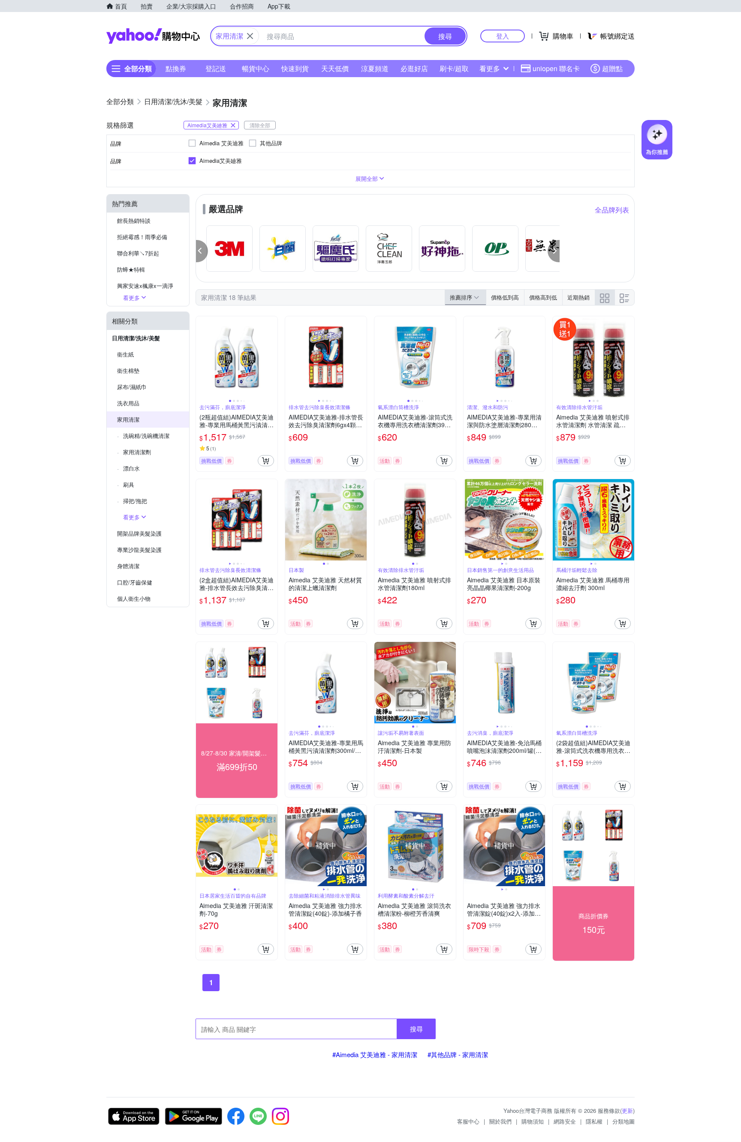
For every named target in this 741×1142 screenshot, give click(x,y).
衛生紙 (125, 354)
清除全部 (260, 125)
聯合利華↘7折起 (138, 253)
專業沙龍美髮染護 (139, 550)
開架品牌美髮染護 (139, 533)
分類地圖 (623, 1121)
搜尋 (416, 1028)
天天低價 (335, 68)
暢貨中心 (255, 68)
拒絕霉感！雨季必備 (142, 237)
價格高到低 (543, 297)
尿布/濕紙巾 (132, 387)
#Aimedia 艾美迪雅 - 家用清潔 (374, 1054)
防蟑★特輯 (131, 269)
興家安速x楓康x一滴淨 (145, 286)
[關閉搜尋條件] (250, 36)
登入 (502, 35)
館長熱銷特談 (134, 220)
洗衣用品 (128, 403)
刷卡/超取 (454, 68)
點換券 (176, 68)
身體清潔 (128, 566)
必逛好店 (414, 68)
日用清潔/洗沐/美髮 (136, 338)
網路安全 (565, 1121)
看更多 (489, 68)
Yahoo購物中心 (153, 36)
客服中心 (468, 1121)
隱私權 (594, 1121)
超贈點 (612, 68)
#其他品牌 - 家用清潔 (458, 1054)
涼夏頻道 (375, 68)
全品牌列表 (612, 210)
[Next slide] (271, 357)
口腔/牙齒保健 (134, 582)
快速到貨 (295, 68)
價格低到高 (505, 297)
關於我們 (500, 1121)
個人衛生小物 (134, 598)
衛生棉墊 (128, 370)
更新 (627, 1110)
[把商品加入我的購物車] (266, 460)
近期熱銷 (578, 297)
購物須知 (532, 1121)
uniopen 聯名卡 (556, 68)
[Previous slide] (201, 357)
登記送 (215, 68)
